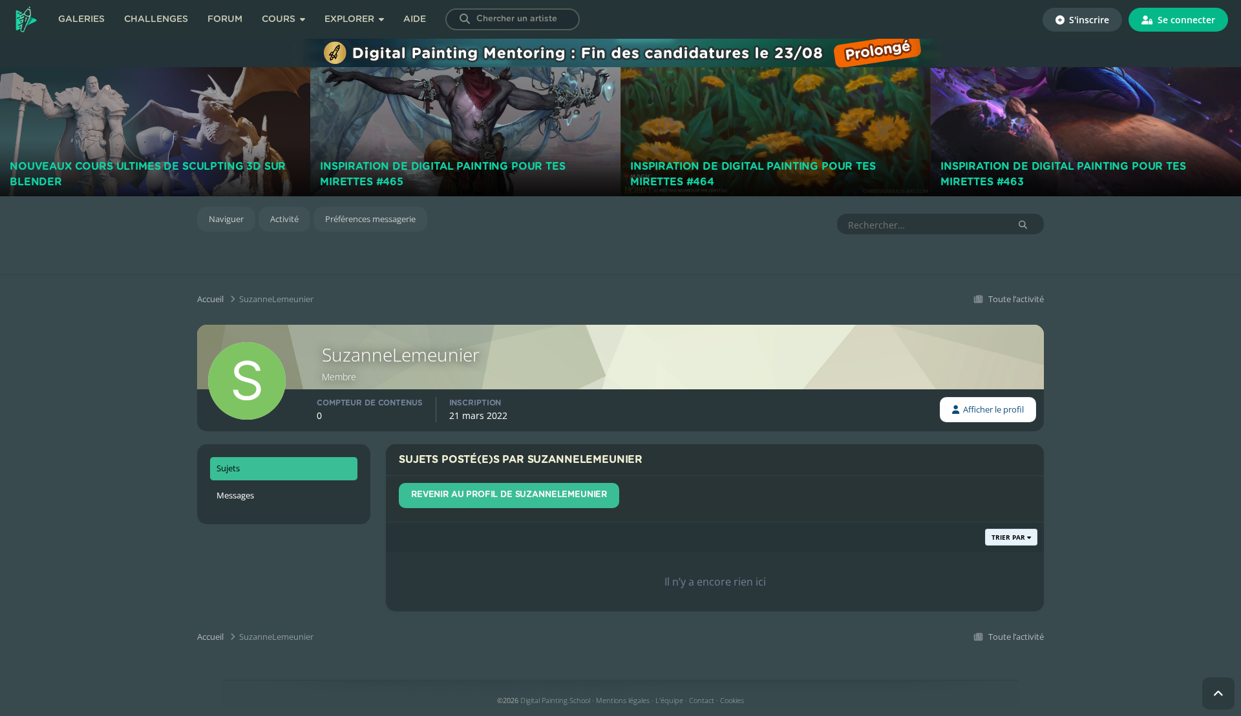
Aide (414, 19)
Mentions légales (623, 700)
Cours (280, 19)
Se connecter (1185, 20)
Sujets (228, 468)
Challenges (156, 19)
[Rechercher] (1022, 225)
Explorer (350, 19)
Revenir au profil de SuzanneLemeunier (509, 495)
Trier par (1009, 537)
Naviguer (226, 219)
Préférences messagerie (370, 219)
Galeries (81, 19)
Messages (235, 495)
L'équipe (669, 700)
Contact (701, 700)
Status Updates (963, 224)
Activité (284, 219)
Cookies (732, 700)
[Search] (465, 19)
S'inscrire (1087, 20)
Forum (224, 19)
